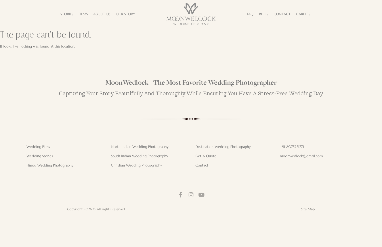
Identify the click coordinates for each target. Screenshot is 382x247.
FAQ (250, 14)
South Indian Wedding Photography (139, 156)
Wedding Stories (40, 156)
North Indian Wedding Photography (139, 146)
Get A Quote (205, 156)
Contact (201, 165)
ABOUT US (101, 14)
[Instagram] (191, 194)
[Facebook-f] (180, 194)
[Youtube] (201, 194)
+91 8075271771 (292, 146)
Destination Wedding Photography (223, 146)
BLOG (263, 14)
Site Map (308, 209)
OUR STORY (125, 14)
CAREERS (303, 14)
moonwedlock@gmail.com (301, 156)
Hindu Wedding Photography (50, 165)
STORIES (66, 14)
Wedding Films (38, 146)
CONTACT (282, 14)
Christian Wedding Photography (136, 165)
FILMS (83, 14)
